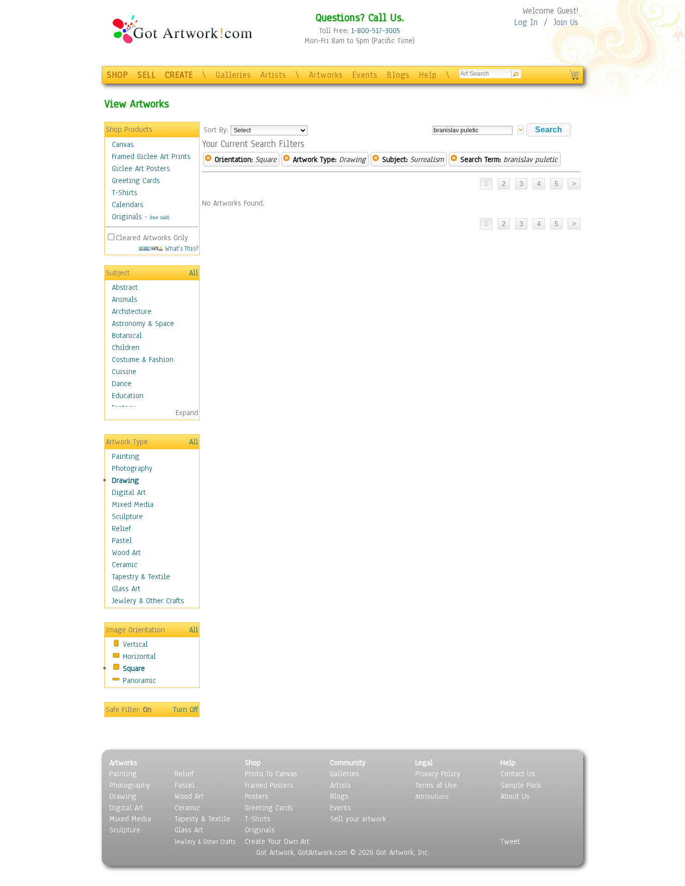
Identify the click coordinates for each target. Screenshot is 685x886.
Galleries (233, 75)
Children (125, 347)
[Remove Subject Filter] (376, 159)
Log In (526, 22)
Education (127, 396)
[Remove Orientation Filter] (208, 159)
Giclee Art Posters (141, 168)
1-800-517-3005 (375, 31)
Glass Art (126, 589)
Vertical (135, 644)
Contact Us (517, 774)
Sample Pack (520, 785)
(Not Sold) (159, 217)
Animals (124, 299)
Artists (273, 75)
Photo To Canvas (271, 774)
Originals (127, 217)
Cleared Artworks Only (152, 238)
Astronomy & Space (143, 323)
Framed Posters (269, 785)
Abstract (125, 287)
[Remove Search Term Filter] (454, 159)
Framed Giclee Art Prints (151, 156)
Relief (121, 528)
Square (134, 668)
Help (428, 75)
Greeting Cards (136, 180)
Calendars (127, 205)
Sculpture (127, 516)
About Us (515, 796)
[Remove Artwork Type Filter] (286, 159)
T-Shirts (124, 193)
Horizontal (139, 656)
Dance (121, 384)
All (193, 273)
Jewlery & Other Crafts (148, 601)
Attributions (431, 796)
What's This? (180, 248)
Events (365, 75)
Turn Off (185, 709)
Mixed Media (132, 504)
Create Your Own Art (277, 841)
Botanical (127, 335)
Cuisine (124, 372)
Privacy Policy (437, 774)
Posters (256, 796)
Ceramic (124, 565)
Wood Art (126, 553)
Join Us (566, 22)
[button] (549, 129)
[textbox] (472, 130)
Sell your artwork (358, 819)
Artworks (326, 75)
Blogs (398, 75)
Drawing (125, 480)
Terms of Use (436, 785)
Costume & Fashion (143, 360)
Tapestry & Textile (141, 577)
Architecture (131, 311)
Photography (132, 468)
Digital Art (129, 492)
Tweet (510, 841)
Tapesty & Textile (202, 819)
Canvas (123, 144)
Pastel (122, 541)
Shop (253, 763)
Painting (125, 456)
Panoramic (139, 680)
